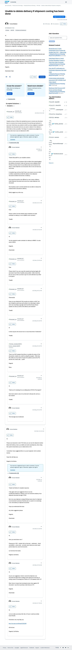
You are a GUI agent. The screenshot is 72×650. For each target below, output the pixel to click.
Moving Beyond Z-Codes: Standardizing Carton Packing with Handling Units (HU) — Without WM (57, 50)
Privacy (4, 647)
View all (51, 163)
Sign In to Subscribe (59, 16)
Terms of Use (10, 647)
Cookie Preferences (45, 647)
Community (13, 2)
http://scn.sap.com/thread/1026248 (17, 623)
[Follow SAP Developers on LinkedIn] (68, 647)
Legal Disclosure (24, 647)
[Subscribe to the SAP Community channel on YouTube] (65, 647)
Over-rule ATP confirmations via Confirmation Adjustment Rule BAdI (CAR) (57, 70)
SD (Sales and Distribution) (21, 30)
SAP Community (8, 5)
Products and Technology (18, 5)
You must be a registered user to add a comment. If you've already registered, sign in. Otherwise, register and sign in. (24, 136)
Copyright (17, 647)
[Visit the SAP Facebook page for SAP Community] (60, 647)
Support (37, 647)
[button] (61, 24)
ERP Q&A (38, 5)
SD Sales (7, 30)
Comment (42, 77)
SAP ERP (12, 30)
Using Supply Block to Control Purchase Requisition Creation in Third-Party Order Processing (57, 60)
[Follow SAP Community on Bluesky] (63, 647)
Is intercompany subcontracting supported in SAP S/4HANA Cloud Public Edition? (57, 80)
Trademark (31, 647)
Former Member (13, 23)
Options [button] (66, 17)
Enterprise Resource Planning (29, 5)
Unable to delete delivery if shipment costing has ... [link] (51, 5)
